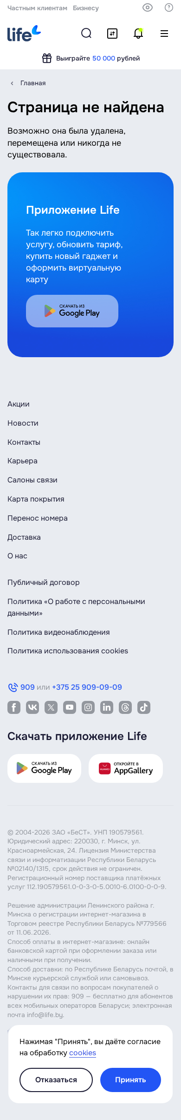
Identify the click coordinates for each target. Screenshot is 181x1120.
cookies (82, 1053)
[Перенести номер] (112, 33)
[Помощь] (169, 7)
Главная (32, 83)
